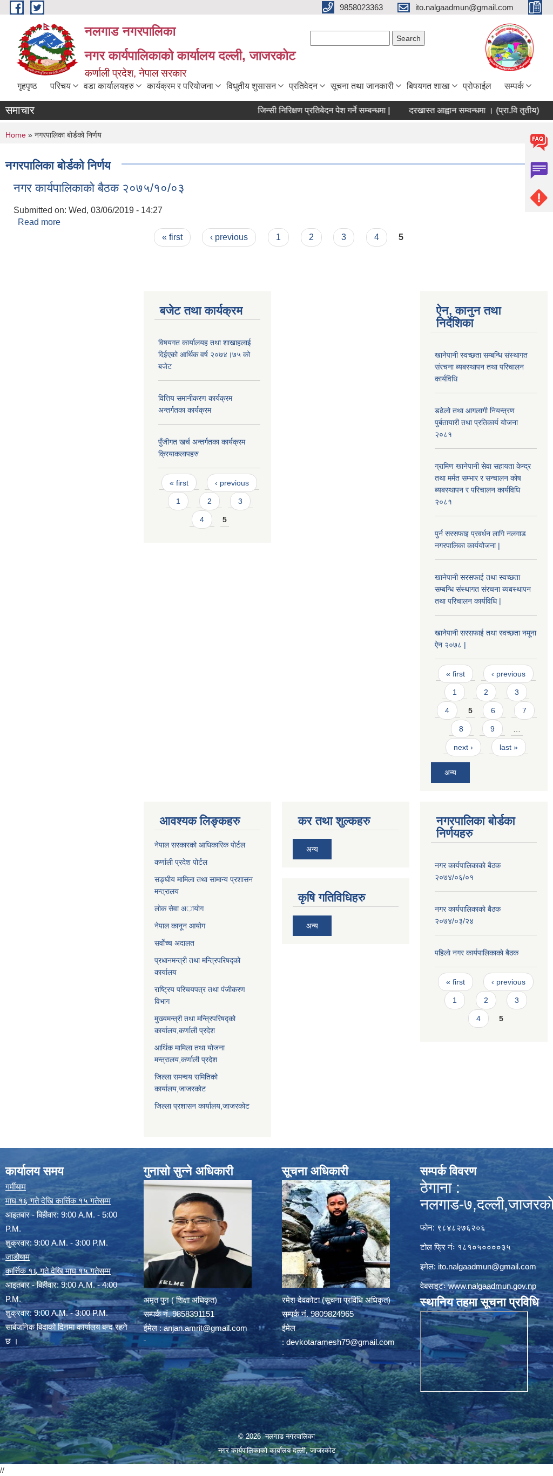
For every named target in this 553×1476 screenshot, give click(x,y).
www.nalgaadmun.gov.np (492, 1285)
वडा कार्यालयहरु (109, 86)
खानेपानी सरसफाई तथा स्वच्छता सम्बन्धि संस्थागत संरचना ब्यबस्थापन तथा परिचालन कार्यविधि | (483, 589)
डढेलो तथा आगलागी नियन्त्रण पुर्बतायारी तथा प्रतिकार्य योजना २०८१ (476, 422)
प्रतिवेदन (303, 86)
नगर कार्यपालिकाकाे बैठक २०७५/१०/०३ (99, 188)
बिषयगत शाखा (428, 86)
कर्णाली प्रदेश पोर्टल (180, 862)
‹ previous (229, 237)
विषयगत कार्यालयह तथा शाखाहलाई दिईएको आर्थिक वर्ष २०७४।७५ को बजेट (204, 354)
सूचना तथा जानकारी (362, 86)
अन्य (450, 772)
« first (172, 237)
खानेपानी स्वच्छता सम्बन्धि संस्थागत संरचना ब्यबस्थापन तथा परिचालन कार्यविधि (481, 367)
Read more (39, 222)
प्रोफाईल (477, 86)
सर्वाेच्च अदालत (174, 943)
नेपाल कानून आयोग (179, 925)
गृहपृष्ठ (27, 86)
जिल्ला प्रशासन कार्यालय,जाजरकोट (201, 1106)
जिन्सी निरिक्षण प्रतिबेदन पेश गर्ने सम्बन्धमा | (304, 110)
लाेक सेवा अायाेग (179, 908)
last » (509, 747)
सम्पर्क (514, 86)
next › (463, 747)
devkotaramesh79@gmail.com (340, 1342)
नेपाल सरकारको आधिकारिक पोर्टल (199, 844)
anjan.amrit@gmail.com (205, 1327)
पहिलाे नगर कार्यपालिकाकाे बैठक (476, 952)
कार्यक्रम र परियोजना (180, 86)
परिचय (60, 86)
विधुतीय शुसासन (251, 86)
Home (15, 135)
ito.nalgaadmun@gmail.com (487, 1266)
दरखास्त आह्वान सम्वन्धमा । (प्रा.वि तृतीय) (454, 110)
